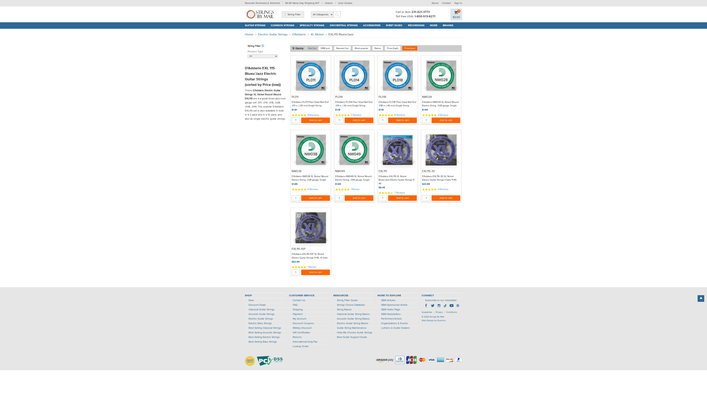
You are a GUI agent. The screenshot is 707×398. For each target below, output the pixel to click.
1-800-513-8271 (424, 16)
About (435, 3)
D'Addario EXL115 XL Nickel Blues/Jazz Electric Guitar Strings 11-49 (397, 180)
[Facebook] (426, 306)
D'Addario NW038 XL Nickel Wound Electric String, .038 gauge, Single (310, 178)
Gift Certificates (301, 332)
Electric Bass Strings (260, 323)
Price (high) (392, 48)
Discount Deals (257, 305)
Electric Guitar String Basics (352, 323)
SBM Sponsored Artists (394, 305)
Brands (448, 25)
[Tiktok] (445, 306)
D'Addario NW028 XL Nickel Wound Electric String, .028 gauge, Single (440, 104)
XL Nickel (317, 34)
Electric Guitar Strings (273, 34)
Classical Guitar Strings (262, 309)
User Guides (345, 3)
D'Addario (299, 34)
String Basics (344, 309)
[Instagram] (439, 306)
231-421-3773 (420, 12)
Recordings (416, 25)
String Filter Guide (347, 300)
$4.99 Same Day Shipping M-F (302, 3)
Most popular (361, 48)
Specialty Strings (312, 25)
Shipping (298, 309)
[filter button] (262, 46)
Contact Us (299, 300)
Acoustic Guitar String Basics (353, 318)
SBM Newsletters (391, 314)
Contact (446, 3)
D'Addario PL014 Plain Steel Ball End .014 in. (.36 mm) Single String (353, 104)
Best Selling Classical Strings (265, 328)
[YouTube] (451, 306)
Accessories (371, 25)
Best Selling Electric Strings (264, 337)
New (251, 300)
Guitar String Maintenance (351, 328)
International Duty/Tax (305, 342)
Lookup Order (301, 346)
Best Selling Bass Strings (263, 342)
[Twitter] (432, 306)
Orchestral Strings (344, 25)
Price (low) (409, 48)
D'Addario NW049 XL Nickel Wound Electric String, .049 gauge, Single (353, 178)
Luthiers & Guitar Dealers (395, 328)
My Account (299, 318)
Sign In (458, 3)
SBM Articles (388, 300)
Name (377, 48)
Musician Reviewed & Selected (262, 3)
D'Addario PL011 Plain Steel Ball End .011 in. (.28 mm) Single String (310, 104)
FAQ (295, 305)
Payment (298, 314)
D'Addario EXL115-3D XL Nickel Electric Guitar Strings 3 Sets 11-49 (439, 178)
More (433, 25)
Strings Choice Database (351, 305)
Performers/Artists (391, 318)
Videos (329, 3)
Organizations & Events (394, 323)
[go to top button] (701, 298)
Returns (297, 337)
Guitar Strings (255, 25)
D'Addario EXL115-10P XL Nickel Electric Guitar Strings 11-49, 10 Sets (310, 256)
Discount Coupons (303, 323)
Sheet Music (394, 25)
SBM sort (325, 48)
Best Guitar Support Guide (352, 337)
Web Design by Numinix (434, 321)
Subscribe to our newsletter (441, 300)
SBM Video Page (390, 309)
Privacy (439, 312)
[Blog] (457, 306)
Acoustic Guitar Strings (262, 314)
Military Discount (302, 328)
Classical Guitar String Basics (353, 314)
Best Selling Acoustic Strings (265, 332)
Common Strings (282, 25)
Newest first (342, 48)
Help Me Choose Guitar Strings (354, 332)
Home (249, 34)
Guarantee (427, 312)
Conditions (451, 312)
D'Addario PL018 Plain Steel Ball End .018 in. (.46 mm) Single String (397, 104)
